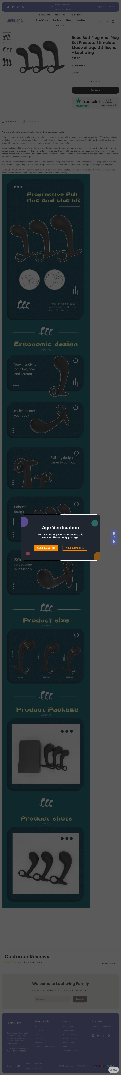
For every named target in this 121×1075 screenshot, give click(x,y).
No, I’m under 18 (75, 547)
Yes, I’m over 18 (46, 547)
